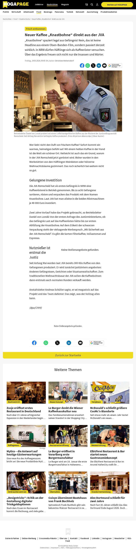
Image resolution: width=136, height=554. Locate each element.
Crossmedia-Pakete (48, 538)
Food (39, 12)
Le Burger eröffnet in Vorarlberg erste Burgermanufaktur (61, 454)
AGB (62, 548)
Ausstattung (92, 12)
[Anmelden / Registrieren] (97, 4)
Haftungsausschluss (73, 548)
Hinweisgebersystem (89, 548)
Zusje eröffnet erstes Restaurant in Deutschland (24, 409)
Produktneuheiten (109, 12)
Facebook (84, 538)
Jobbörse (39, 4)
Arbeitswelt (29, 12)
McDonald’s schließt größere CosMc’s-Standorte (108, 409)
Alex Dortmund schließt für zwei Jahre (107, 499)
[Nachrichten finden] (92, 4)
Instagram (107, 538)
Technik (69, 12)
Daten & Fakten (12, 538)
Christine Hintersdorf (64, 60)
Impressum (55, 548)
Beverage (48, 12)
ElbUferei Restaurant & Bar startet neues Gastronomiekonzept (107, 454)
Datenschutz (44, 548)
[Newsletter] (86, 4)
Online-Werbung (29, 538)
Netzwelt (80, 12)
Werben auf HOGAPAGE (117, 4)
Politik (6, 12)
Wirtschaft (16, 12)
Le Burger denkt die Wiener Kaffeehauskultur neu (65, 409)
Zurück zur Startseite (68, 355)
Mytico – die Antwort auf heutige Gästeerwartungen (24, 452)
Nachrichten (52, 4)
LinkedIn (95, 538)
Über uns (63, 538)
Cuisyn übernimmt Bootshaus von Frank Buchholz (67, 499)
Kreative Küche (24, 19)
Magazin (65, 4)
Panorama (59, 12)
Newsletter (119, 538)
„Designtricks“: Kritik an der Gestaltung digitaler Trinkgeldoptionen (25, 501)
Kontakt (74, 538)
